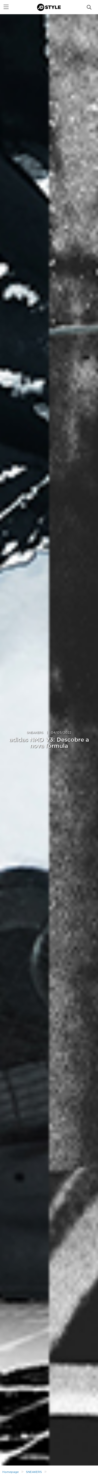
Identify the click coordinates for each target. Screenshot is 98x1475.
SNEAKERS (35, 732)
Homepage (10, 1471)
